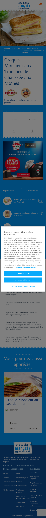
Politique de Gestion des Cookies (25, 267)
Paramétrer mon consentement (23, 286)
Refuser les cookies (23, 273)
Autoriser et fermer (23, 280)
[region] (23, 259)
